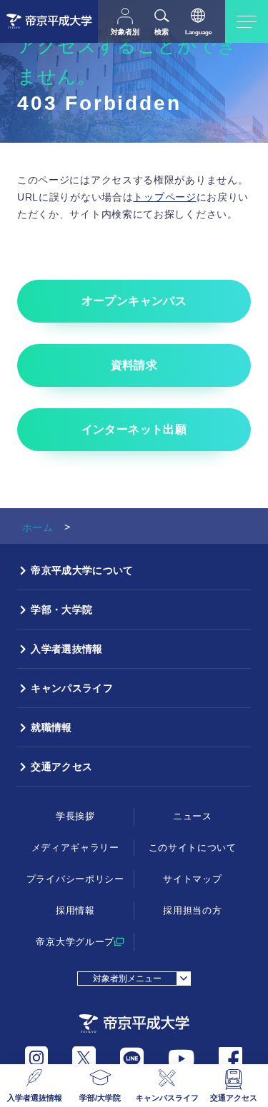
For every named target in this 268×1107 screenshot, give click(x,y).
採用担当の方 (192, 910)
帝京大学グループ (75, 941)
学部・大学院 (61, 609)
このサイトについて (193, 847)
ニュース (192, 816)
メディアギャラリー (75, 847)
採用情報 (75, 910)
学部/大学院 (100, 1097)
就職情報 (51, 727)
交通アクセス (233, 1097)
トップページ (164, 197)
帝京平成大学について (82, 570)
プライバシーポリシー (75, 879)
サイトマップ (192, 879)
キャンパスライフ (167, 1097)
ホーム (37, 527)
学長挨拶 (75, 816)
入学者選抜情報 (34, 1097)
